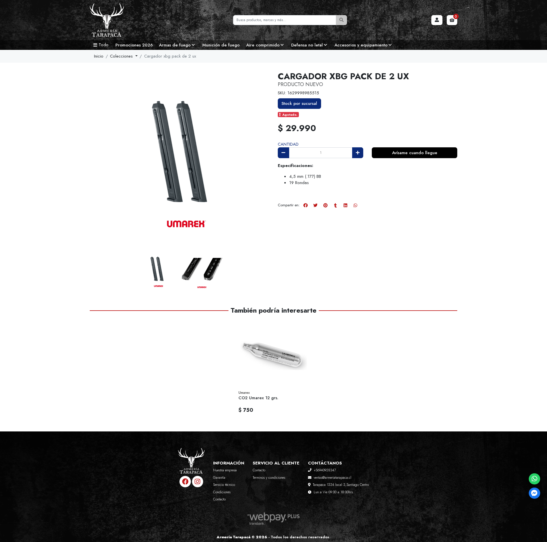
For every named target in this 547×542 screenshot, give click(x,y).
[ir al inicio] (191, 465)
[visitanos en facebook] (185, 481)
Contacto (219, 499)
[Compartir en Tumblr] (335, 205)
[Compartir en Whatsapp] (355, 205)
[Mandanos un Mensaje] (534, 493)
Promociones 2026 (134, 45)
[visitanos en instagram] (197, 481)
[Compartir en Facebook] (305, 205)
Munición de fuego (221, 45)
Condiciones (221, 492)
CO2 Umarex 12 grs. (258, 398)
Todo (104, 45)
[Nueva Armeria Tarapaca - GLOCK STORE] (118, 20)
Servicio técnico (224, 484)
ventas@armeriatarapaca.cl (332, 477)
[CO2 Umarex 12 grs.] (273, 354)
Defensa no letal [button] (307, 45)
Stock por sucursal (299, 103)
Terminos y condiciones (269, 477)
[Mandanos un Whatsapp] (534, 478)
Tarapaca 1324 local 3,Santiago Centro (341, 484)
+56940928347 (325, 470)
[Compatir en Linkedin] (345, 205)
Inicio (98, 56)
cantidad (288, 144)
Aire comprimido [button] (262, 45)
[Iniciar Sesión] (437, 20)
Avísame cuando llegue (414, 153)
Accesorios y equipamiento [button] (360, 45)
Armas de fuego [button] (175, 45)
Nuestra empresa (225, 470)
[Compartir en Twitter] (315, 205)
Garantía (219, 477)
